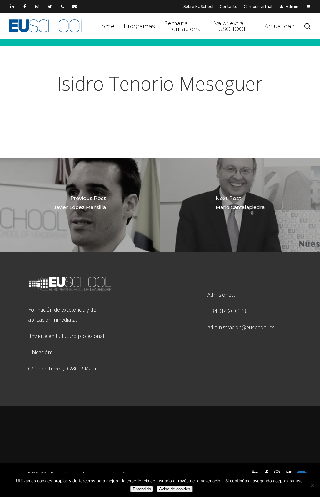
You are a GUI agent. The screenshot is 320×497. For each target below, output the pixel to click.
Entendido (142, 489)
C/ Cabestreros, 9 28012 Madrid (64, 368)
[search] (307, 26)
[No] (312, 485)
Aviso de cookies (174, 489)
